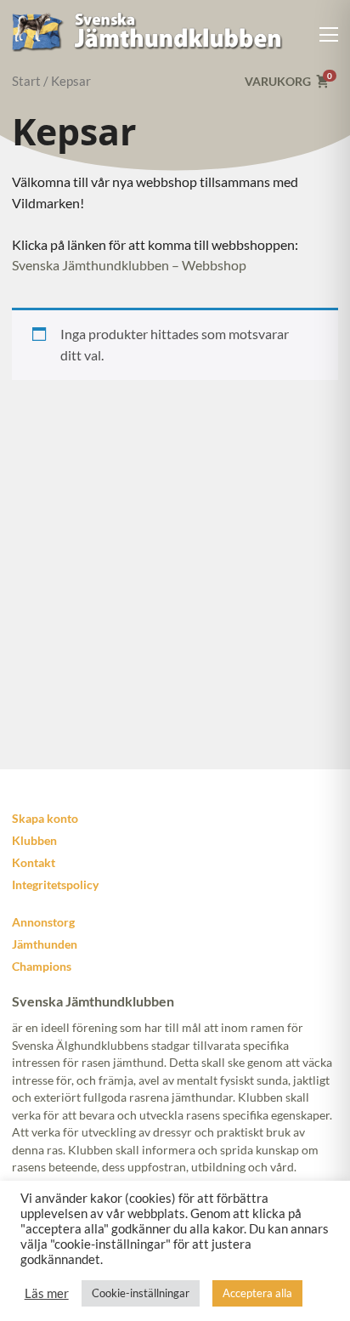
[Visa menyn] (329, 34)
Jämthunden (44, 944)
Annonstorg (43, 922)
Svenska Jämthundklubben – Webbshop (129, 265)
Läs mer (47, 1293)
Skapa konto (45, 818)
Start (26, 80)
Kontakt (33, 862)
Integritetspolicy (55, 884)
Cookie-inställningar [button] (140, 1293)
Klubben (34, 840)
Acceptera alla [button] (257, 1293)
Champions (41, 966)
